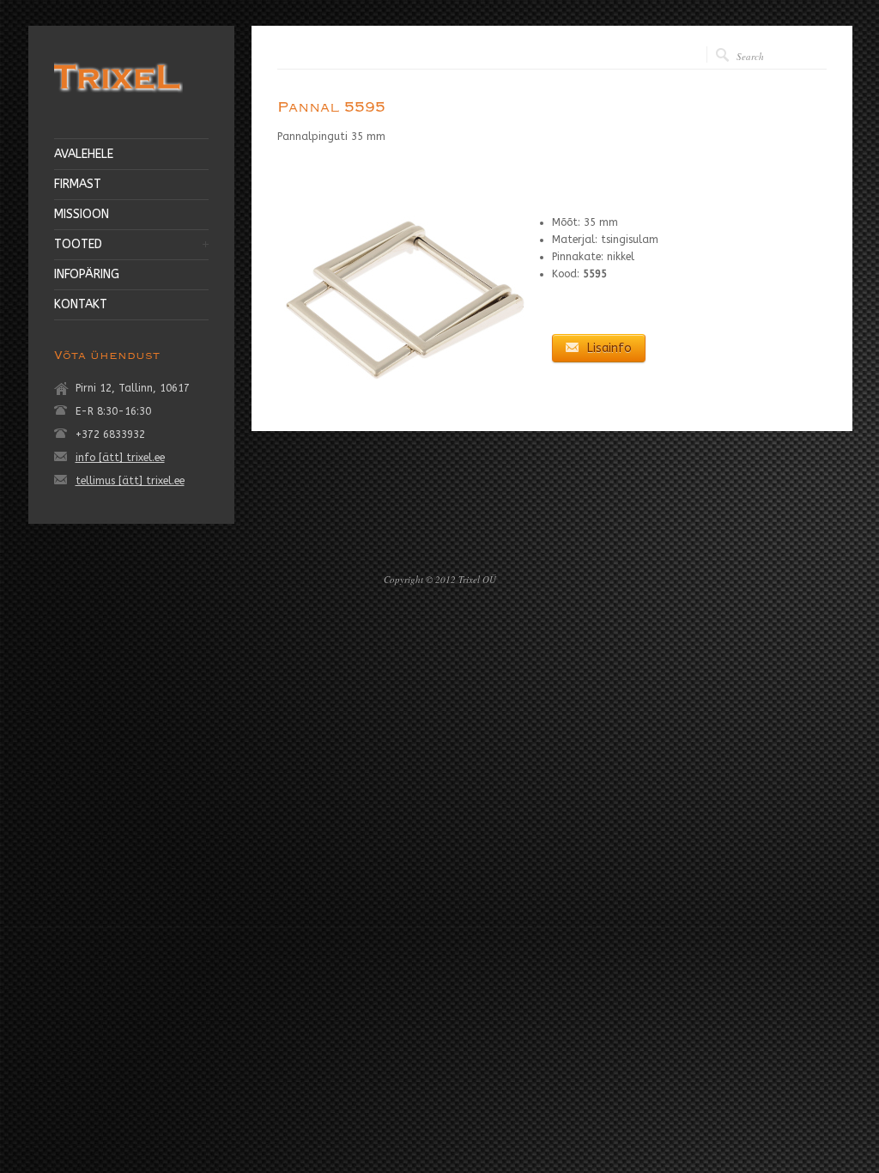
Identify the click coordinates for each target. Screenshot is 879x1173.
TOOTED (78, 245)
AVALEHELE (83, 155)
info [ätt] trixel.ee (120, 458)
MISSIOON (81, 215)
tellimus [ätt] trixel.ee (130, 481)
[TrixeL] (118, 95)
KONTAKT (80, 305)
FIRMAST (77, 185)
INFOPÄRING (86, 275)
